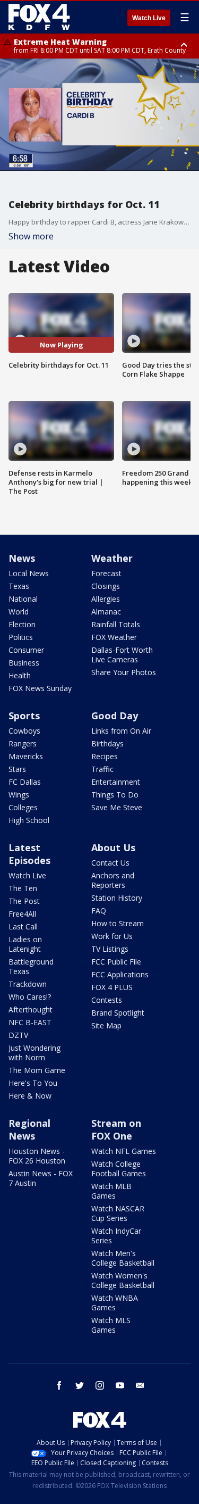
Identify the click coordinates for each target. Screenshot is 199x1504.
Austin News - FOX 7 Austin (40, 1178)
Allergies (105, 599)
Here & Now (29, 1096)
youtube (119, 1385)
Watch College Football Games (118, 1168)
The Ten (22, 888)
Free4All (22, 914)
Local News (28, 573)
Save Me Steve (116, 807)
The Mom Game (36, 1070)
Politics (20, 637)
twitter (79, 1385)
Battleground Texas (31, 966)
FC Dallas (24, 782)
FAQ (98, 910)
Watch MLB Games (111, 1191)
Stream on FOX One (116, 1129)
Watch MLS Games (111, 1325)
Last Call (23, 926)
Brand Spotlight (117, 1013)
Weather (112, 558)
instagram (99, 1385)
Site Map (106, 1025)
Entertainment (115, 782)
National (23, 599)
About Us (113, 847)
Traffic (102, 769)
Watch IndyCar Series (116, 1235)
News (21, 558)
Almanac (106, 611)
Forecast (106, 573)
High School (28, 820)
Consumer (26, 650)
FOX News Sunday (40, 688)
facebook (59, 1385)
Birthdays (107, 743)
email (140, 1385)
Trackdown (27, 984)
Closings (105, 586)
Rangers (22, 743)
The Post (24, 901)
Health (19, 675)
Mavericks (25, 756)
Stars (17, 769)
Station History (116, 898)
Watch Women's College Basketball (122, 1280)
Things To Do (115, 795)
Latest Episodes (29, 854)
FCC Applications (120, 974)
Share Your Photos (123, 672)
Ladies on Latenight (25, 944)
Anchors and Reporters (112, 880)
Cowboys (24, 731)
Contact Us (110, 863)
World (18, 611)
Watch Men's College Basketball (122, 1258)
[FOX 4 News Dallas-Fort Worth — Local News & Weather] (39, 17)
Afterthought (30, 1009)
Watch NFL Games (123, 1151)
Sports (24, 715)
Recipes (104, 756)
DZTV (18, 1035)
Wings (18, 795)
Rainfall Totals (115, 624)
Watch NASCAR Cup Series (117, 1213)
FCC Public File (116, 962)
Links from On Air (121, 731)
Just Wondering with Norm (34, 1052)
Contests (106, 1000)
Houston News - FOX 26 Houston (36, 1156)
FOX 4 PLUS (112, 987)
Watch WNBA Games (114, 1302)
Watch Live (149, 18)
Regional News (29, 1129)
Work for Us (112, 936)
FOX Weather (114, 637)
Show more (31, 236)
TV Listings (109, 949)
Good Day (114, 715)
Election (22, 624)
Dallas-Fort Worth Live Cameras (122, 654)
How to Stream (117, 923)
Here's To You (32, 1083)
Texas (18, 586)
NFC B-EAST (29, 1022)
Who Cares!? (29, 997)
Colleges (23, 807)
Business (23, 663)
